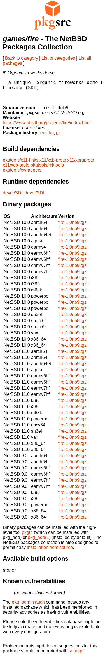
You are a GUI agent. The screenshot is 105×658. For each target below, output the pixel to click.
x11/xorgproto (80, 160)
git (58, 132)
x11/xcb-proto (52, 160)
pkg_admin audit (28, 602)
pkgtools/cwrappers (22, 170)
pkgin (27, 532)
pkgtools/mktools (47, 165)
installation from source (50, 547)
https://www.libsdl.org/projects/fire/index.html (46, 122)
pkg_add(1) (39, 537)
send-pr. (77, 651)
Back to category (21, 58)
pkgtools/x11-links (20, 160)
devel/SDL (13, 193)
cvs (43, 132)
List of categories (58, 58)
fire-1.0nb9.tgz (72, 222)
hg (51, 132)
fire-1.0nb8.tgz (72, 320)
